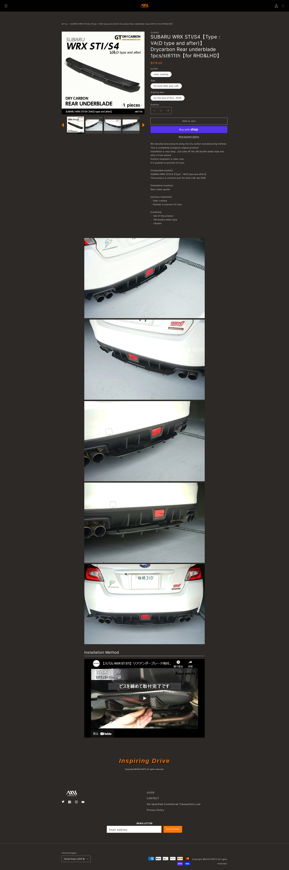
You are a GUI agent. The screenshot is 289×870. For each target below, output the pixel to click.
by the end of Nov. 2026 (167, 98)
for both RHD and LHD (166, 86)
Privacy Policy (155, 809)
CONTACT (153, 798)
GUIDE (151, 792)
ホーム (64, 24)
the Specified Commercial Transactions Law (174, 804)
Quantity (155, 104)
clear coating (161, 74)
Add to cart (189, 121)
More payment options (189, 137)
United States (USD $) (74, 859)
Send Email (172, 829)
